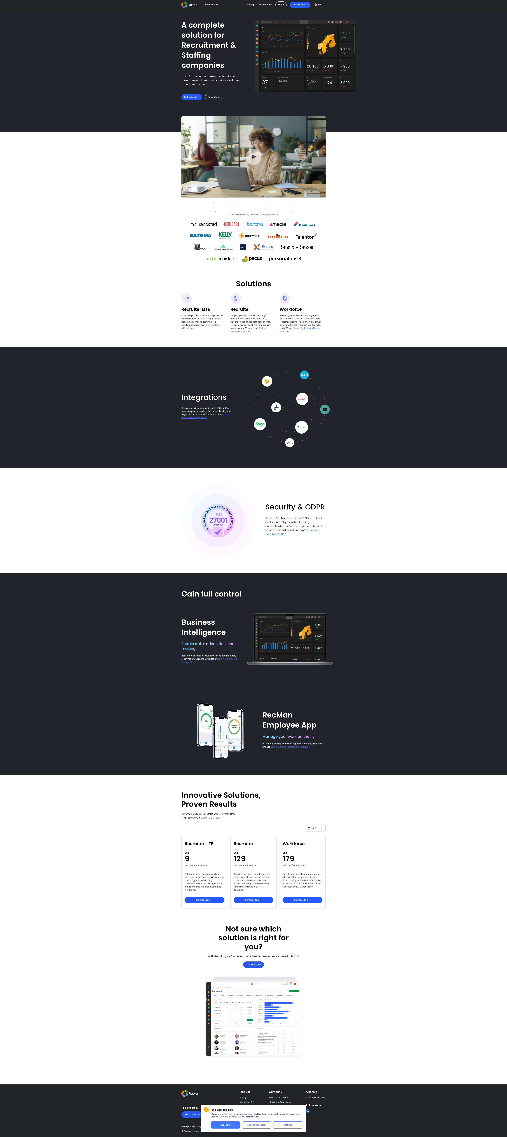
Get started (190, 97)
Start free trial (203, 899)
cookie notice (252, 1116)
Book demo (214, 97)
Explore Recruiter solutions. (248, 330)
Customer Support (316, 1097)
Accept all (225, 1124)
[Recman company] (189, 5)
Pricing (243, 1097)
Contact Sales (253, 964)
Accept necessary (256, 1124)
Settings (288, 1124)
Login (281, 4)
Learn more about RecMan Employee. (290, 746)
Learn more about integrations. (204, 416)
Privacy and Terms (278, 1097)
